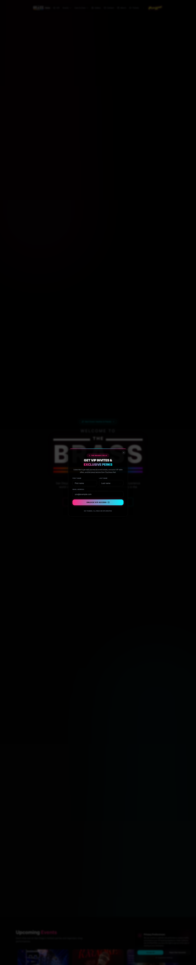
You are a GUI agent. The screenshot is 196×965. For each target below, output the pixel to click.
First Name (77, 478)
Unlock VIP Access (97, 502)
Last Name (103, 478)
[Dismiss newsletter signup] (124, 453)
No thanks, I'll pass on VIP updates (98, 511)
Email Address (78, 489)
